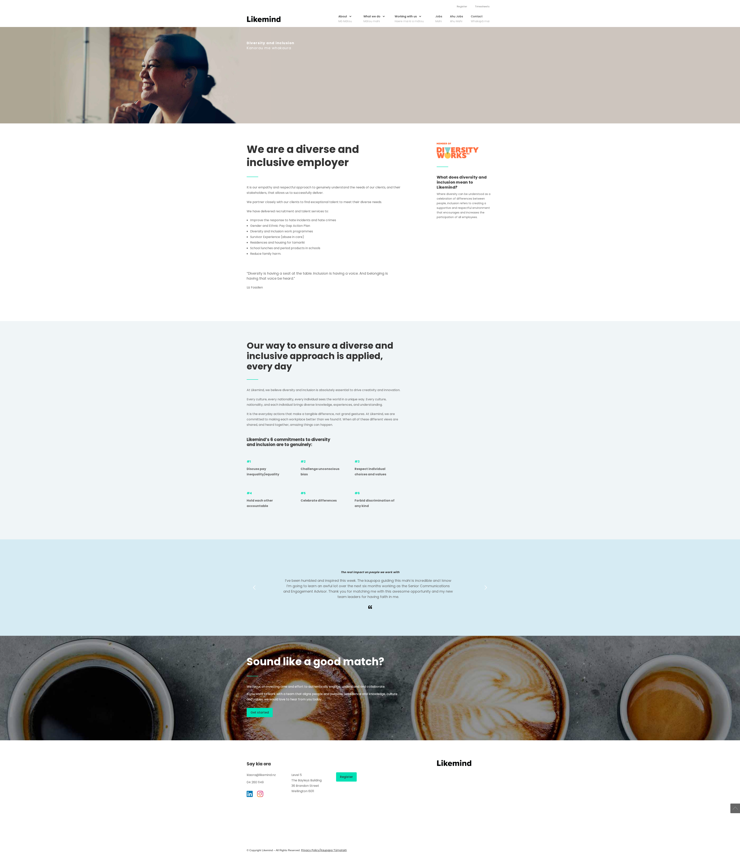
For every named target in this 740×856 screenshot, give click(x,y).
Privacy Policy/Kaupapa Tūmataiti (324, 850)
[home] (264, 19)
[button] (347, 18)
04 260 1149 (255, 782)
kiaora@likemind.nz (261, 775)
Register (462, 6)
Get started (260, 712)
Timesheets (482, 6)
